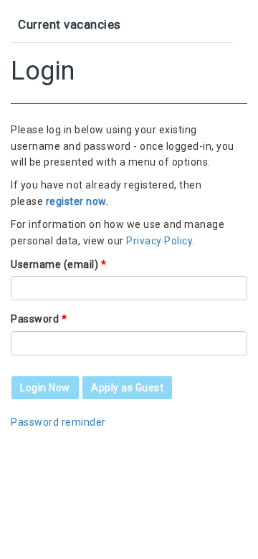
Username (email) (58, 264)
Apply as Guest (127, 387)
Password (39, 319)
